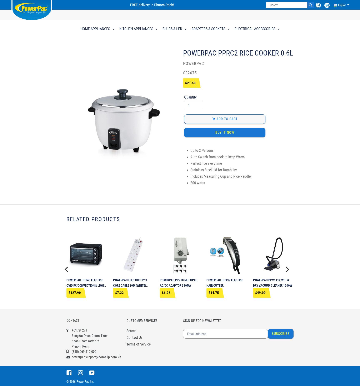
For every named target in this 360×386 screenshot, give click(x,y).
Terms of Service (138, 344)
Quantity (190, 97)
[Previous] (66, 269)
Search (131, 331)
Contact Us (134, 337)
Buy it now (224, 132)
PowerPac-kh (85, 381)
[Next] (286, 269)
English (342, 5)
